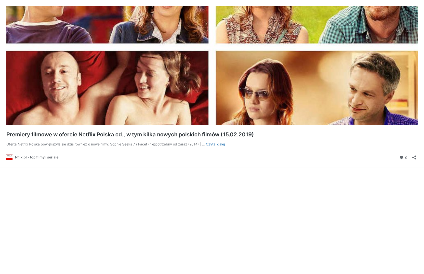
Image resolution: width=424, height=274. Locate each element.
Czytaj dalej (215, 144)
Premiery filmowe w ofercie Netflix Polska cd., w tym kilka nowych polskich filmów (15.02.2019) (130, 134)
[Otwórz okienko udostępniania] (414, 156)
